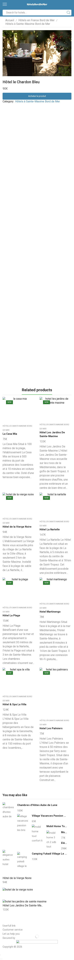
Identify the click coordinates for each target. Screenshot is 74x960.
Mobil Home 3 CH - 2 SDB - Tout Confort (64, 832)
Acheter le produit (37, 96)
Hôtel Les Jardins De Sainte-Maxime (52, 434)
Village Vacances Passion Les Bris (49, 815)
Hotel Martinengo (50, 611)
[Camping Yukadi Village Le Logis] (22, 860)
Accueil (9, 20)
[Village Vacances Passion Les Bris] (22, 822)
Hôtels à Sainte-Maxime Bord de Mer (27, 24)
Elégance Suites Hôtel (64, 843)
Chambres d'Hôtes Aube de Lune (37, 805)
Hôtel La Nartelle (50, 529)
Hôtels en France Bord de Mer (36, 20)
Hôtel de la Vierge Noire (17, 526)
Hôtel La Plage (11, 615)
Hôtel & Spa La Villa (14, 704)
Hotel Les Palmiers (51, 728)
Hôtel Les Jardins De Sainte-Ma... (23, 905)
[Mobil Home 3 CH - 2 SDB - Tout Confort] (52, 839)
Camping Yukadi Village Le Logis (49, 853)
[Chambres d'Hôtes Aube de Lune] (8, 811)
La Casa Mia (10, 433)
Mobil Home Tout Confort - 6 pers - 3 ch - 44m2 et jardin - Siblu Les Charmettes (56, 826)
